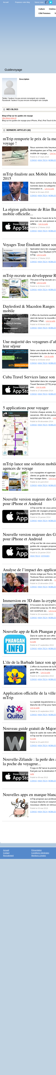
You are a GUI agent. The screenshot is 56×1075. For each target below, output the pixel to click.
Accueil (5, 2)
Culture (42, 9)
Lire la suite (49, 189)
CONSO (33, 160)
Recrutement (8, 856)
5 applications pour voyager (26, 407)
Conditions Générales (40, 853)
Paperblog (16, 11)
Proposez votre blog (22, 2)
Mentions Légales (38, 856)
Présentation (36, 850)
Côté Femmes (44, 13)
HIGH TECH (42, 160)
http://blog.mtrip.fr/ (9, 118)
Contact (6, 853)
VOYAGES (45, 556)
